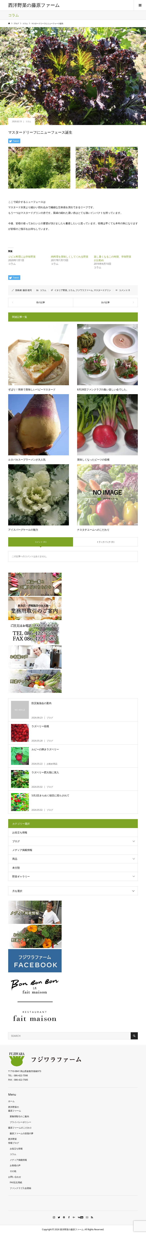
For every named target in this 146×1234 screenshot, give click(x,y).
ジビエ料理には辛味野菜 (22, 256)
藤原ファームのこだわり (20, 1127)
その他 (13, 1171)
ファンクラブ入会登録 (20, 1188)
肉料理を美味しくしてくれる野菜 (69, 256)
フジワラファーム (84, 290)
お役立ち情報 (19, 832)
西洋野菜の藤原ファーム (34, 5)
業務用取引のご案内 (19, 1116)
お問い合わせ (14, 1176)
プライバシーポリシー (20, 1122)
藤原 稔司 (27, 290)
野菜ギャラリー (21, 876)
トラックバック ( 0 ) (105, 541)
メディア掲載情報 (22, 850)
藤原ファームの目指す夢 (21, 1133)
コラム (28, 121)
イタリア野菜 (60, 290)
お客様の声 (15, 1165)
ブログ (16, 841)
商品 (14, 858)
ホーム (11, 1101)
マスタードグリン (102, 290)
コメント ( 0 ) (40, 541)
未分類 (16, 867)
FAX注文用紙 (16, 1182)
